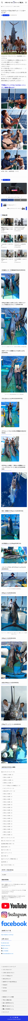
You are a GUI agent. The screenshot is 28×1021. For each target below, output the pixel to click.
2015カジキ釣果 (7, 812)
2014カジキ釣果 (7, 815)
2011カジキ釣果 (7, 823)
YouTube (5, 987)
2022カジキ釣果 (7, 793)
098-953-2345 (5, 943)
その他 (5, 855)
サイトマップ (6, 1012)
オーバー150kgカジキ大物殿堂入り (11, 785)
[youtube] (15, 1017)
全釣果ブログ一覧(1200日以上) (10, 981)
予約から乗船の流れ (7, 1000)
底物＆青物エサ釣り (8, 843)
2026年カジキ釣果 (8, 782)
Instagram (5, 984)
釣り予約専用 (5, 950)
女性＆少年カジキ (7, 978)
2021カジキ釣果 (7, 796)
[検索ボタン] (2, 2)
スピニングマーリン (8, 788)
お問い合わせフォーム (9, 1006)
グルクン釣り (7, 849)
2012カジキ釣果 (7, 821)
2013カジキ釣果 (7, 818)
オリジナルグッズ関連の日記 (10, 858)
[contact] (17, 1017)
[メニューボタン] (26, 2)
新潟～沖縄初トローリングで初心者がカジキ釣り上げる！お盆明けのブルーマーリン (14, 886)
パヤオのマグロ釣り (8, 864)
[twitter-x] (12, 1017)
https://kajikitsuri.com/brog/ (7, 934)
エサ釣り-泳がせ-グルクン (8, 972)
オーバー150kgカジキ (7, 975)
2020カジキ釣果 (7, 799)
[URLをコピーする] (20, 200)
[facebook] (10, 1017)
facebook (5, 990)
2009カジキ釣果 (7, 829)
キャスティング (7, 852)
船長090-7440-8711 (5, 945)
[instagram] (14, 1017)
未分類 (5, 861)
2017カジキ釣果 (7, 807)
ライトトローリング (9, 837)
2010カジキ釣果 (7, 826)
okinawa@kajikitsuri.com (7, 953)
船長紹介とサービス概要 (8, 996)
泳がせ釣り (6, 846)
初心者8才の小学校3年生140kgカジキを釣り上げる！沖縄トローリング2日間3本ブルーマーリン (14, 898)
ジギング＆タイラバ (9, 840)
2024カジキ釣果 (7, 777)
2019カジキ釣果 (7, 802)
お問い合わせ (5, 948)
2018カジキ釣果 (7, 804)
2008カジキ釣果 (6, 15)
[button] (7, 200)
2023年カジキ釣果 (8, 774)
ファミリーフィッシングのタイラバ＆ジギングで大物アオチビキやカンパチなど (14, 892)
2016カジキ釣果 (7, 810)
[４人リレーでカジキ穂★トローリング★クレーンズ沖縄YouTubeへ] (14, 108)
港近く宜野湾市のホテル (9, 1003)
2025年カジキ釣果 (8, 780)
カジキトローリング (9, 771)
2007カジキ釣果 (7, 834)
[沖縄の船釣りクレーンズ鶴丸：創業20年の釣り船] (14, 2)
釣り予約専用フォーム (9, 1009)
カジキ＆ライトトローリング (9, 966)
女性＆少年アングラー (9, 791)
